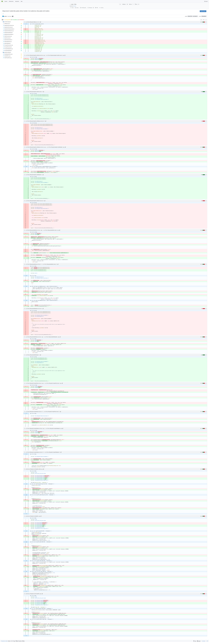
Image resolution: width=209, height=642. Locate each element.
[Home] (2, 1)
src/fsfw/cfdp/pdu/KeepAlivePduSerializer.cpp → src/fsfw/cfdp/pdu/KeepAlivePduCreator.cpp (45, 55)
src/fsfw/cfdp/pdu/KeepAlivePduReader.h (34, 174)
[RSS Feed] (120, 4)
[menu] (206, 20)
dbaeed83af (204, 16)
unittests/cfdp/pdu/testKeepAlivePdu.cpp (34, 469)
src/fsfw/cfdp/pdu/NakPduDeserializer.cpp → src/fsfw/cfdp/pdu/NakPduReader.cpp (42, 336)
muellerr (5, 16)
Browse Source (203, 11)
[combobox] (201, 20)
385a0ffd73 (190, 16)
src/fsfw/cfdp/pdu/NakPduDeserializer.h (34, 308)
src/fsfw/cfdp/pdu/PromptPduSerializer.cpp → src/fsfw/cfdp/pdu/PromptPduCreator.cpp (43, 383)
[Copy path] (40, 22)
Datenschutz (11, 1)
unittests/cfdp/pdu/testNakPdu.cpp (33, 516)
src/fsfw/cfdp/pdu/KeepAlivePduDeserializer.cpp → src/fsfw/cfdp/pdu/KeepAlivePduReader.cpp (45, 147)
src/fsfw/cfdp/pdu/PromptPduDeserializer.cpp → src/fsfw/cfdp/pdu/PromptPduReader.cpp (44, 428)
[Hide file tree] (2, 19)
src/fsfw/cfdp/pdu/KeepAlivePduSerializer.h (35, 200)
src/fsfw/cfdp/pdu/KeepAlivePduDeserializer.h (35, 121)
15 (127, 4)
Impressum (17, 1)
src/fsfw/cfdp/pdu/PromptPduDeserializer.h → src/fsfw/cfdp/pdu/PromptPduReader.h (43, 452)
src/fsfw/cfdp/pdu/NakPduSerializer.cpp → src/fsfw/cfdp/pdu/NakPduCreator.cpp (42, 230)
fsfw (75, 4)
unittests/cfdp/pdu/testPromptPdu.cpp (33, 593)
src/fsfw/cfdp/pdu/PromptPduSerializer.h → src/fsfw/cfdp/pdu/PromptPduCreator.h (43, 411)
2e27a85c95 (195, 16)
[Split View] (204, 20)
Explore (6, 1)
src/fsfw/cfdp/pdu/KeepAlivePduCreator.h (34, 91)
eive (72, 4)
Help (21, 1)
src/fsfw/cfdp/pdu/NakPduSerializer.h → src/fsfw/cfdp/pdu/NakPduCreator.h (41, 264)
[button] (124, 4)
